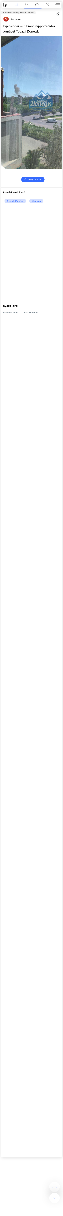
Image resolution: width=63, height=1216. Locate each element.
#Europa (36, 201)
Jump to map (34, 180)
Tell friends (60, 10)
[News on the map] (6, 5)
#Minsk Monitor (15, 201)
